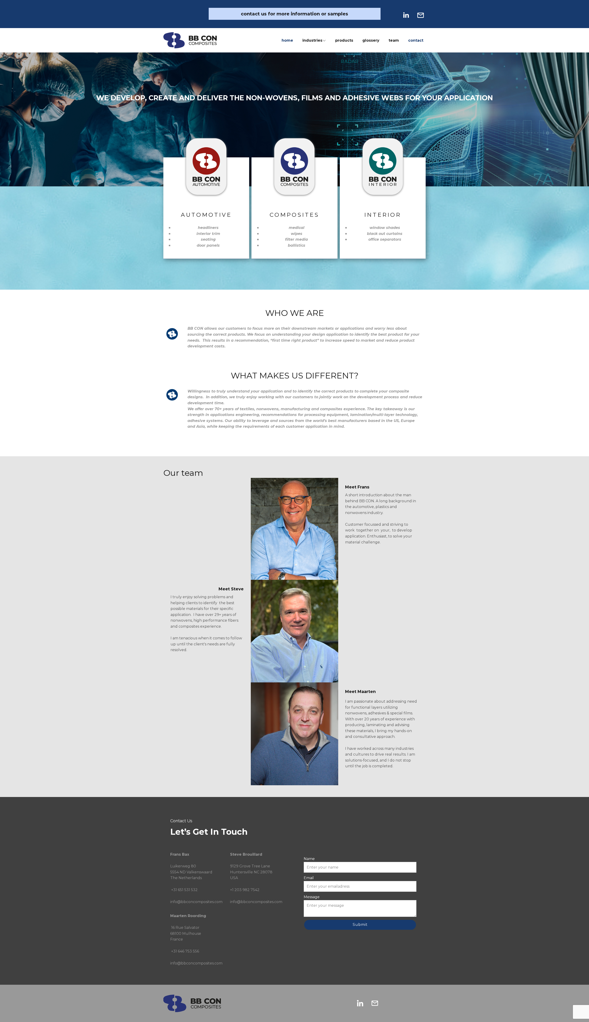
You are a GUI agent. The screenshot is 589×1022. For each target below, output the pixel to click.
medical (296, 227)
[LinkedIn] (406, 15)
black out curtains (384, 233)
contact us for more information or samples (294, 14)
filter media (296, 239)
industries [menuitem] (312, 40)
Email (309, 878)
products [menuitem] (344, 40)
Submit (360, 924)
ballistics (296, 245)
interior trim (208, 233)
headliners (208, 227)
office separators (384, 239)
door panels (208, 245)
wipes (296, 233)
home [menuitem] (287, 40)
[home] (190, 40)
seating (208, 239)
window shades (385, 227)
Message (312, 897)
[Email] (421, 15)
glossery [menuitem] (370, 40)
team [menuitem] (394, 40)
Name (309, 859)
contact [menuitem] (415, 40)
